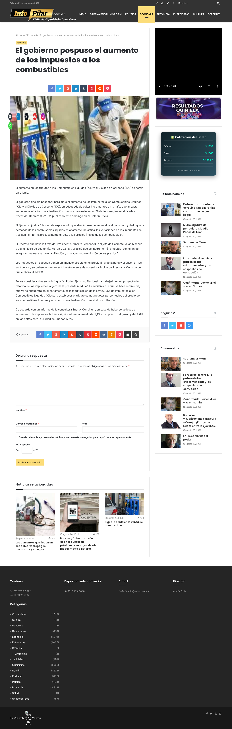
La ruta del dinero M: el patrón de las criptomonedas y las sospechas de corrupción (198, 265)
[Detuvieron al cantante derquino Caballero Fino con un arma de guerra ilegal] (171, 209)
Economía (146, 14)
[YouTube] (162, 3)
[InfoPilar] (43, 15)
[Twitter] (167, 3)
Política (130, 14)
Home (21, 35)
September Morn (194, 242)
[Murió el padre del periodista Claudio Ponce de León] (171, 230)
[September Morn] (171, 247)
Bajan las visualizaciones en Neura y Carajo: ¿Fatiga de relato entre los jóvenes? (199, 420)
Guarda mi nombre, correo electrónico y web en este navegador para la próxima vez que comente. (75, 437)
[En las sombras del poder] (171, 441)
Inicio (82, 14)
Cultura (198, 14)
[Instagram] (157, 3)
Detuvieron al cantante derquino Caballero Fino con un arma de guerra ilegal (199, 209)
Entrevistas (181, 14)
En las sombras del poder (195, 437)
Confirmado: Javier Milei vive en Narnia (199, 284)
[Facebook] (173, 3)
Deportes (214, 14)
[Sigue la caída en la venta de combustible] (124, 504)
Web (84, 423)
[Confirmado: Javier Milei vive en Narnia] (171, 288)
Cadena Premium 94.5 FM (106, 14)
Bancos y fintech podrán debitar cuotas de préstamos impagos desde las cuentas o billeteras (78, 544)
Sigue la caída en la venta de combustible (124, 523)
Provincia (163, 14)
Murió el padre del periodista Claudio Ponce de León (195, 228)
